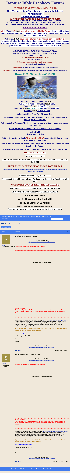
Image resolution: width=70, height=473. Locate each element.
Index (12, 216)
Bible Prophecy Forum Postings (27, 216)
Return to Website (6, 216)
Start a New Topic (6, 227)
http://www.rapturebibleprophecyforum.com (42, 242)
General (17, 216)
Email (19, 350)
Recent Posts (5, 218)
